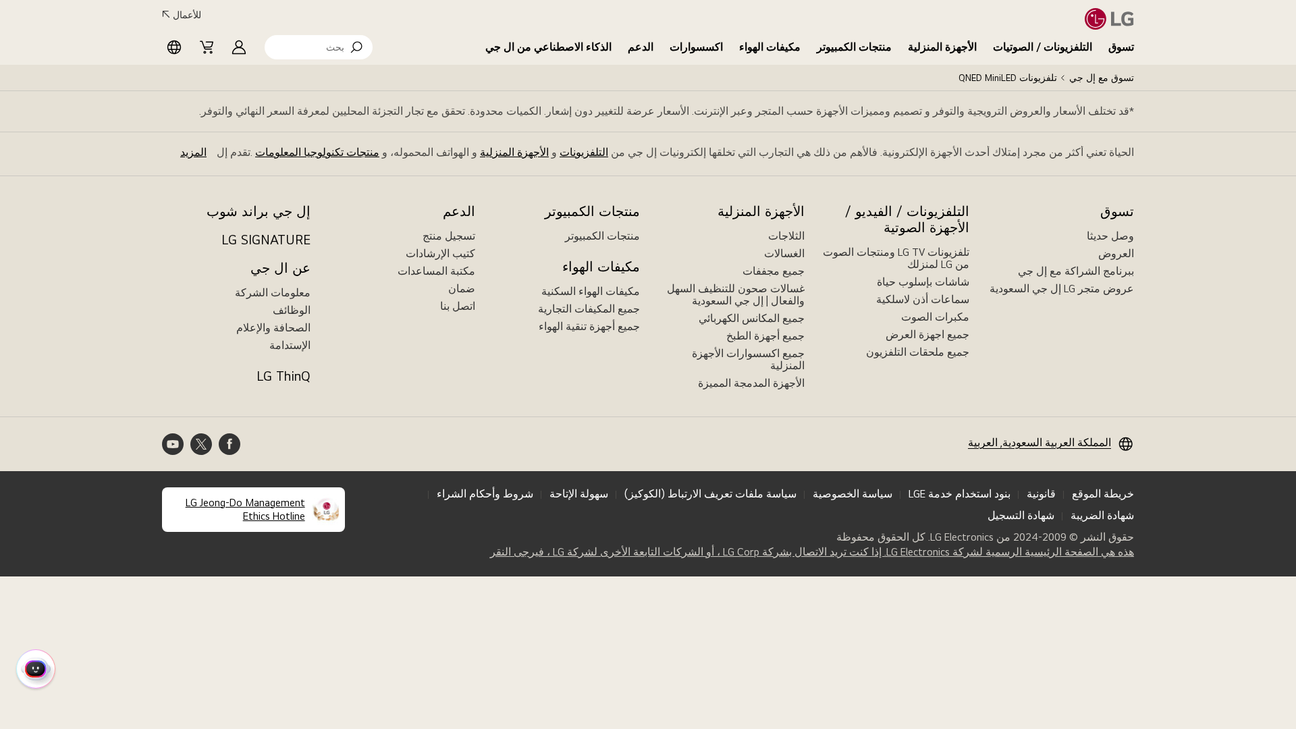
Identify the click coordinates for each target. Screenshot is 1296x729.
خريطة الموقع (1103, 493)
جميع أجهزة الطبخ (765, 335)
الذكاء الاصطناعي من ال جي (548, 46)
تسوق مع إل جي (1101, 77)
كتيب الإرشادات (440, 253)
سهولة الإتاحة (578, 493)
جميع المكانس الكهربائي (752, 318)
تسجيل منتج (449, 236)
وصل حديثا (1110, 236)
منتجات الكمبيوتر (854, 46)
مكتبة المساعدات (436, 271)
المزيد (193, 152)
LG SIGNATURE (265, 240)
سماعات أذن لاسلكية (922, 299)
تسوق (1121, 46)
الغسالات (784, 253)
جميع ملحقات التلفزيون (917, 352)
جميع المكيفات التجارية (589, 308)
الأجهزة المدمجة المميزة (751, 383)
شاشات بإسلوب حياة (923, 281)
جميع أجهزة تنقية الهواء (589, 326)
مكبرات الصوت (935, 316)
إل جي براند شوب (258, 211)
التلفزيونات (584, 152)
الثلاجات (786, 236)
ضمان (461, 288)
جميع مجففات (773, 271)
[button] (319, 47)
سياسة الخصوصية (852, 493)
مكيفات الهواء (770, 46)
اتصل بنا (457, 306)
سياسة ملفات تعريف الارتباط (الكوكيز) (710, 493)
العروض (1116, 253)
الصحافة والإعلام (273, 327)
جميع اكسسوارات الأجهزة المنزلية (748, 359)
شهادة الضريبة (1102, 515)
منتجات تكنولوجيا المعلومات (317, 152)
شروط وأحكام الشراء (485, 493)
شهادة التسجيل (1021, 515)
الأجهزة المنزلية (942, 46)
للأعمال (187, 14)
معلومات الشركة (272, 292)
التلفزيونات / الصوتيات (1042, 46)
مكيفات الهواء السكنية (590, 291)
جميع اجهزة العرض (927, 334)
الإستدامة (289, 345)
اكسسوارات (696, 46)
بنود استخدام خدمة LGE (959, 493)
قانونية (1041, 493)
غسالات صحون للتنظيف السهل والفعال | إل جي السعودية (736, 294)
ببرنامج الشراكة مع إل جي (1076, 271)
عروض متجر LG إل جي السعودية (1062, 288)
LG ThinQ (283, 376)
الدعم (640, 46)
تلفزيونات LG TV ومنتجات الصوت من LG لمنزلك (896, 258)
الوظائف (291, 310)
